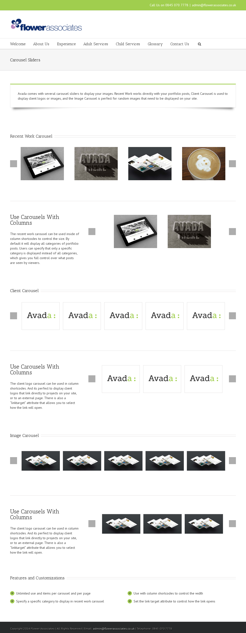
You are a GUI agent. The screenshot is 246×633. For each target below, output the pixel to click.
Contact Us (179, 44)
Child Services (128, 44)
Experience (66, 44)
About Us (41, 44)
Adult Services (95, 44)
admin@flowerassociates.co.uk (214, 5)
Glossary (155, 44)
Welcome (17, 44)
